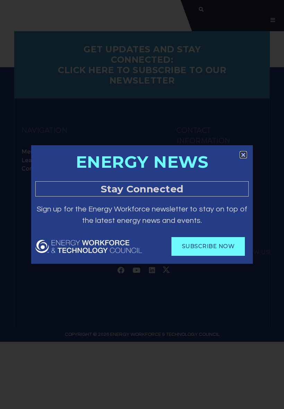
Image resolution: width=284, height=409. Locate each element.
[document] (142, 204)
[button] (243, 154)
